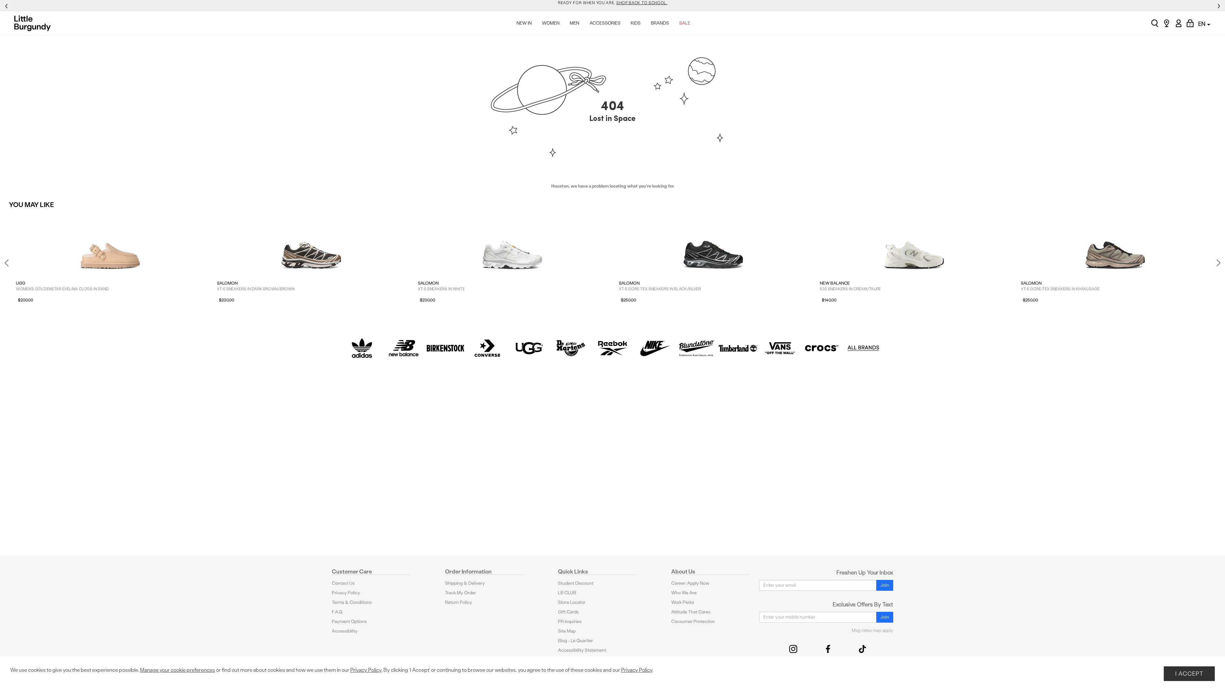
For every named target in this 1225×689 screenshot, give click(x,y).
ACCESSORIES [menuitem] (605, 23)
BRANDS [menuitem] (660, 23)
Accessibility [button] (345, 631)
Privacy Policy (346, 593)
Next (1217, 263)
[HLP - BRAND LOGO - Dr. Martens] (571, 348)
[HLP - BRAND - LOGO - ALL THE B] (863, 348)
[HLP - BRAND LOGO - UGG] (529, 348)
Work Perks (682, 602)
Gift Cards (568, 612)
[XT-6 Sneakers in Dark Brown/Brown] (311, 242)
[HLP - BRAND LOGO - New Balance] (404, 348)
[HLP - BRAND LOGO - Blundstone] (696, 348)
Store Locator (571, 602)
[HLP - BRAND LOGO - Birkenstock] (445, 348)
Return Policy (458, 602)
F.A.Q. (337, 612)
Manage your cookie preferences (177, 670)
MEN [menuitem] (574, 23)
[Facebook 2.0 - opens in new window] (828, 649)
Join (884, 585)
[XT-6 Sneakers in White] (512, 242)
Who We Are (684, 593)
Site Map (566, 631)
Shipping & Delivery (465, 583)
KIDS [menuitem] (636, 23)
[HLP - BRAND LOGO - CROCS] (822, 348)
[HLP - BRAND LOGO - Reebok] (613, 348)
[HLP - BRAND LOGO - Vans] (780, 348)
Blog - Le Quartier (575, 640)
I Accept (1189, 673)
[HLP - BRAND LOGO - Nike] (654, 348)
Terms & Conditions (352, 602)
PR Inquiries (570, 621)
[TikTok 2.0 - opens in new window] (862, 649)
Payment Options (349, 621)
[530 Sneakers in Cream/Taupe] (914, 242)
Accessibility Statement (582, 650)
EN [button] (1202, 23)
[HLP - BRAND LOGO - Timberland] (738, 348)
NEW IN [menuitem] (524, 23)
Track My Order (460, 593)
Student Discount (575, 583)
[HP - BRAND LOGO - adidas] (362, 348)
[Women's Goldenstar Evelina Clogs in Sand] (110, 242)
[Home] (34, 23)
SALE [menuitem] (684, 23)
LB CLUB (567, 593)
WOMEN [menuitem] (551, 23)
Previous (11, 265)
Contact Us (343, 583)
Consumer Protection (693, 621)
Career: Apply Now (690, 583)
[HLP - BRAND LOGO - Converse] (487, 348)
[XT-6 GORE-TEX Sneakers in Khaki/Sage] (1115, 242)
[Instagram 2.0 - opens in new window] (793, 649)
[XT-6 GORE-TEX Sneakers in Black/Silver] (713, 242)
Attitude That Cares (690, 612)
